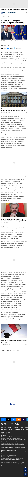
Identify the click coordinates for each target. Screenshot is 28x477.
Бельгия (9, 350)
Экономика (15, 427)
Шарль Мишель (16, 350)
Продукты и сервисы (20, 429)
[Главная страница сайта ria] (8, 13)
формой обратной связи (14, 459)
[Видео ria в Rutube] (23, 419)
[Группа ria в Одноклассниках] (18, 419)
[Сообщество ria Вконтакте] (13, 419)
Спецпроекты (4, 429)
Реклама (11, 429)
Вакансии (3, 435)
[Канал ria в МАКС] (3, 419)
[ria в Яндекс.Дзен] (8, 419)
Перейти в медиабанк (20, 40)
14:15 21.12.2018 (5, 16)
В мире (3, 350)
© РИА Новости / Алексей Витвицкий (8, 40)
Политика (3, 427)
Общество (9, 427)
